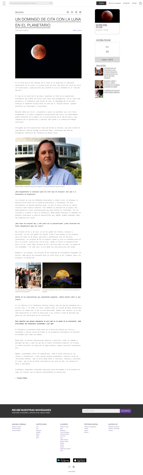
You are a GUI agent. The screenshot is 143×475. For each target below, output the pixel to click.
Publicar (101, 3)
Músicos (86, 432)
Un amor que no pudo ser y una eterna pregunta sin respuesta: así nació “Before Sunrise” (111, 73)
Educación (38, 430)
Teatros (62, 447)
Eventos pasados (16, 430)
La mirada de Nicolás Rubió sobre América (112, 91)
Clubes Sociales (64, 439)
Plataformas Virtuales (65, 448)
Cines (61, 437)
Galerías (62, 443)
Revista (134, 3)
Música (38, 434)
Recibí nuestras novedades (31, 410)
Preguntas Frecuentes (113, 426)
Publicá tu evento (16, 426)
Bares (61, 428)
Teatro (37, 436)
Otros (37, 437)
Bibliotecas (63, 430)
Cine (37, 428)
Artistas (86, 428)
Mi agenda (126, 3)
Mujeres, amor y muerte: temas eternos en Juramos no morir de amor (112, 84)
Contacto (110, 430)
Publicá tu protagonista (90, 426)
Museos (62, 445)
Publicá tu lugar (64, 426)
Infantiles (38, 432)
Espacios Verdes (64, 441)
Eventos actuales (16, 428)
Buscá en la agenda (115, 3)
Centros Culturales (64, 434)
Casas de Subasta (64, 432)
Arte (37, 426)
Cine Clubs (62, 436)
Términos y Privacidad (113, 428)
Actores (86, 430)
